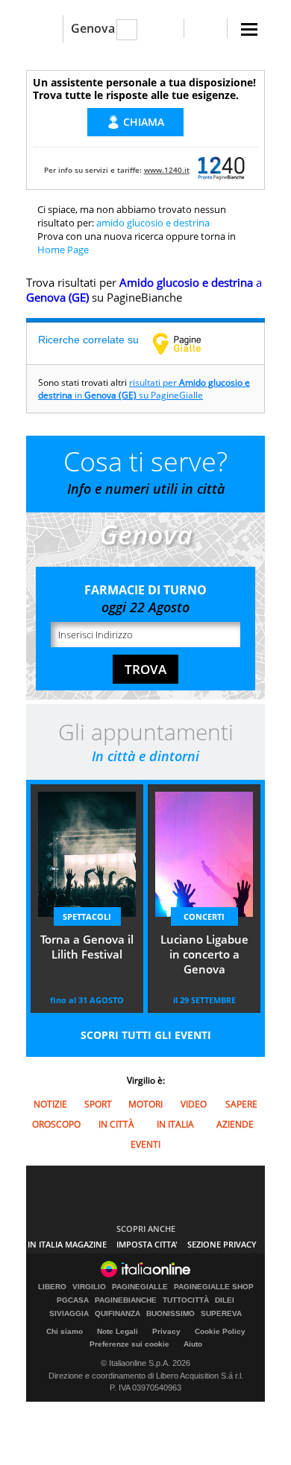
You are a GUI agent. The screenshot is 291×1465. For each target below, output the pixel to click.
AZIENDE (235, 1124)
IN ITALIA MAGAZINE (67, 1244)
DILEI (224, 1300)
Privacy (166, 1331)
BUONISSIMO (170, 1314)
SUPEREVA (221, 1314)
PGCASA (73, 1300)
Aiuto (193, 1344)
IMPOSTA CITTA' (147, 1244)
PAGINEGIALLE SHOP (214, 1287)
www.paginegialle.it (188, 343)
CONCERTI (204, 916)
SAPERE (241, 1104)
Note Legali (117, 1331)
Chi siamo (64, 1331)
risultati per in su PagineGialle (144, 388)
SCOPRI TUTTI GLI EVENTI (146, 1035)
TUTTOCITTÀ (186, 1300)
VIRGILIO (89, 1287)
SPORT (98, 1104)
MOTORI (145, 1104)
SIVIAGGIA (69, 1314)
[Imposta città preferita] (44, 28)
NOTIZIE (50, 1104)
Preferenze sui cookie (129, 1344)
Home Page (63, 249)
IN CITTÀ (116, 1124)
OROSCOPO (56, 1124)
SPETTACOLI (87, 916)
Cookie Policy (220, 1331)
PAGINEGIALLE (140, 1287)
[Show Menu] (249, 29)
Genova (93, 28)
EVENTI (145, 1144)
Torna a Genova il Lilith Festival (87, 947)
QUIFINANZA (117, 1314)
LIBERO (52, 1287)
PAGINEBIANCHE (126, 1300)
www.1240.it (167, 170)
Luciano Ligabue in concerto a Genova (204, 954)
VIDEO (194, 1104)
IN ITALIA (175, 1124)
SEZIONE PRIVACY (222, 1244)
